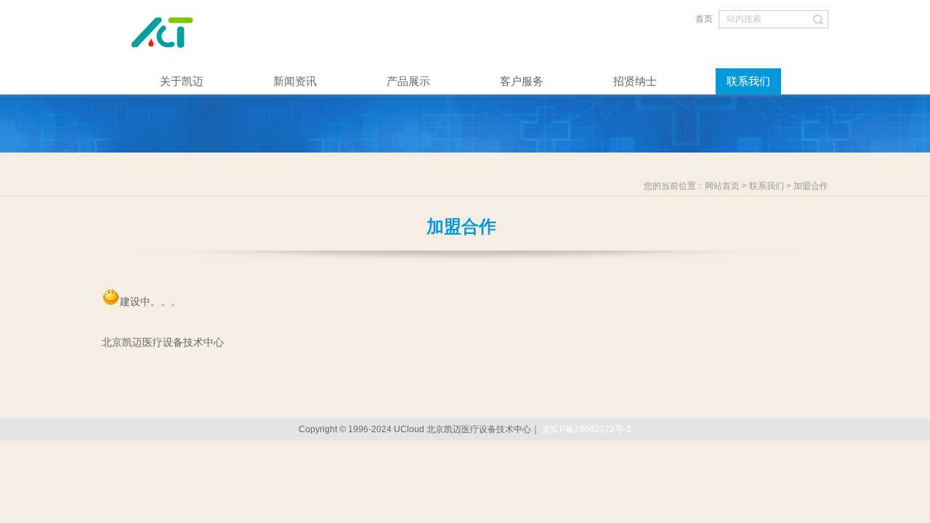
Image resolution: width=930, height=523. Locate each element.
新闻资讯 (295, 81)
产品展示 (408, 81)
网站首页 (722, 186)
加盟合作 (810, 186)
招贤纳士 (635, 81)
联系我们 (748, 81)
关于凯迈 (181, 81)
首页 (704, 19)
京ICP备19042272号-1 (586, 429)
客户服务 (521, 81)
